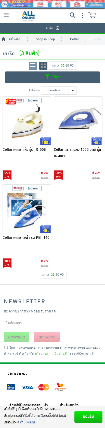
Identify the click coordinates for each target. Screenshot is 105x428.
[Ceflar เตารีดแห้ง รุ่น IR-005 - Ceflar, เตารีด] (27, 120)
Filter (55, 77)
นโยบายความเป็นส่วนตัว (52, 353)
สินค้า (49, 28)
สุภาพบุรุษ (16, 337)
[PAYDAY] (52, 4)
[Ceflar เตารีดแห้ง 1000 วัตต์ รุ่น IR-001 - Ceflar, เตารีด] (78, 120)
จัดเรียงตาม (34, 90)
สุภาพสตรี (47, 337)
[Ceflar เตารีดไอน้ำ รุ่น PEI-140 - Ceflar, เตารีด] (27, 208)
